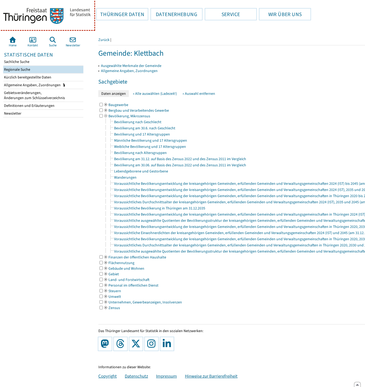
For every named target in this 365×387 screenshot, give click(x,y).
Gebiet (111, 274)
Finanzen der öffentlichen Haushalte (135, 257)
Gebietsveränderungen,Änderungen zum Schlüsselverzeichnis (34, 95)
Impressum (166, 376)
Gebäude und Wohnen (124, 268)
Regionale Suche (16, 69)
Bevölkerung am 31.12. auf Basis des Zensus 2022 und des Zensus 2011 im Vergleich (180, 158)
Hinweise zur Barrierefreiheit (211, 376)
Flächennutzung (119, 262)
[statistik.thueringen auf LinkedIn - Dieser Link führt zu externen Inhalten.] (168, 344)
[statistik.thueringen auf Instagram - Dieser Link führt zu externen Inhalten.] (152, 344)
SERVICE (222, 14)
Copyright (107, 376)
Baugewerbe (116, 104)
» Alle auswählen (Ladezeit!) (155, 93)
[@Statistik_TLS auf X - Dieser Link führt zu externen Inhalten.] (137, 344)
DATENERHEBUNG (173, 14)
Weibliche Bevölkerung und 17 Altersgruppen (150, 146)
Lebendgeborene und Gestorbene (141, 171)
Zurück (104, 39)
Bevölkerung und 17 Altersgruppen (142, 134)
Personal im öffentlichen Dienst (131, 285)
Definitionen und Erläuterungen (29, 105)
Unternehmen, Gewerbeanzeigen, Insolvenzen (143, 302)
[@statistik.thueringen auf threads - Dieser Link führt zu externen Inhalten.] (121, 344)
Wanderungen (125, 177)
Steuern (112, 291)
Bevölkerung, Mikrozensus (127, 116)
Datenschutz (136, 376)
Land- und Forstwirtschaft (126, 279)
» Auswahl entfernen (199, 93)
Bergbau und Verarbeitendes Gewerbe (136, 110)
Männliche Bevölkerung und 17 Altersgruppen (150, 140)
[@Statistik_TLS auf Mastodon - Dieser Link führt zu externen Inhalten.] (106, 344)
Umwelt (112, 296)
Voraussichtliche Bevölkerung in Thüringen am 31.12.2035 (159, 208)
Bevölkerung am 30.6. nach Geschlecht (144, 128)
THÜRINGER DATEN (120, 14)
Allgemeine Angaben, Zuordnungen (32, 85)
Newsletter (12, 113)
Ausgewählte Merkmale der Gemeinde (131, 65)
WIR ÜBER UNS (280, 14)
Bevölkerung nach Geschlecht (137, 122)
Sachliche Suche (16, 61)
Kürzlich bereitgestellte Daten (27, 77)
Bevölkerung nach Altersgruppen (140, 152)
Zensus (112, 307)
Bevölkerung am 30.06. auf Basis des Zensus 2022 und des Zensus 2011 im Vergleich (180, 165)
